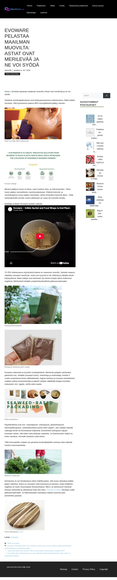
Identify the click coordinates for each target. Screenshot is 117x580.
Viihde (52, 6)
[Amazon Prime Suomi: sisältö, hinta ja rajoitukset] (90, 186)
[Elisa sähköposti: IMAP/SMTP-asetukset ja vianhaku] (90, 200)
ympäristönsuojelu (23, 548)
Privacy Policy (89, 569)
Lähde (20, 532)
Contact (75, 569)
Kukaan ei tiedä (53, 490)
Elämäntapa (31, 13)
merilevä (33, 546)
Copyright (104, 569)
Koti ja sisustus (98, 6)
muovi (49, 546)
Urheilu (62, 6)
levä (23, 546)
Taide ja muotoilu (12, 74)
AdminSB (8, 70)
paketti (54, 546)
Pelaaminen (41, 6)
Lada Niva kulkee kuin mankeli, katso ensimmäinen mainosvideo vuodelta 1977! (36, 551)
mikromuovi (41, 546)
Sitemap (63, 569)
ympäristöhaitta (10, 548)
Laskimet (43, 13)
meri (27, 546)
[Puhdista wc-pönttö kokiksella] (90, 132)
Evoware (14, 537)
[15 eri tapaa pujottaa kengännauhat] (90, 119)
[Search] (106, 95)
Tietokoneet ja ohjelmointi (78, 6)
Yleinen (29, 6)
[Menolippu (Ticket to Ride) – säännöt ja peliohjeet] (90, 173)
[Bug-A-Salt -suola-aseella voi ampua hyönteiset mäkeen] (90, 213)
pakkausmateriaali (64, 546)
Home (7, 91)
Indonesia (17, 546)
